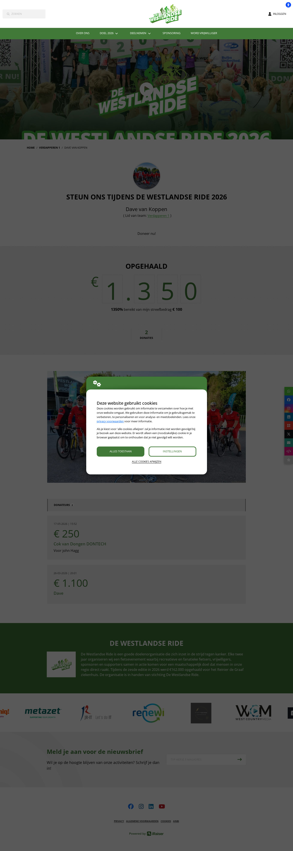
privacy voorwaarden (110, 421)
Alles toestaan (121, 451)
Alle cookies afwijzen (146, 461)
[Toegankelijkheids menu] (288, 4)
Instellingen (172, 451)
